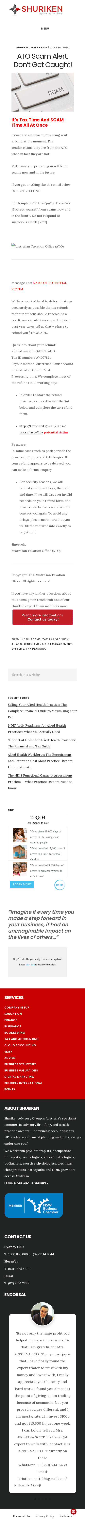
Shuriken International (23, 1083)
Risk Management (58, 644)
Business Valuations (21, 1070)
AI (12, 644)
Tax (45, 639)
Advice (9, 1058)
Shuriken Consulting (35, 9)
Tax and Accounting (21, 1039)
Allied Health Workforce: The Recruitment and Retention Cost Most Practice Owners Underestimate (40, 761)
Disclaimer (66, 1426)
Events (9, 1089)
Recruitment (33, 644)
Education (13, 1014)
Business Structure (20, 1064)
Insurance (12, 1026)
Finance (10, 1020)
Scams (36, 639)
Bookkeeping (14, 1033)
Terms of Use (22, 1426)
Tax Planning (36, 648)
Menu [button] (45, 28)
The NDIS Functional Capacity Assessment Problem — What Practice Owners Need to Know (40, 781)
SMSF (8, 1052)
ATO (19, 644)
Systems (17, 648)
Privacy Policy (45, 1426)
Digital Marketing (19, 1077)
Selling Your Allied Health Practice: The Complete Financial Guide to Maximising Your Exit (42, 711)
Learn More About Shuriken (26, 1183)
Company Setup (16, 1007)
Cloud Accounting (20, 1045)
